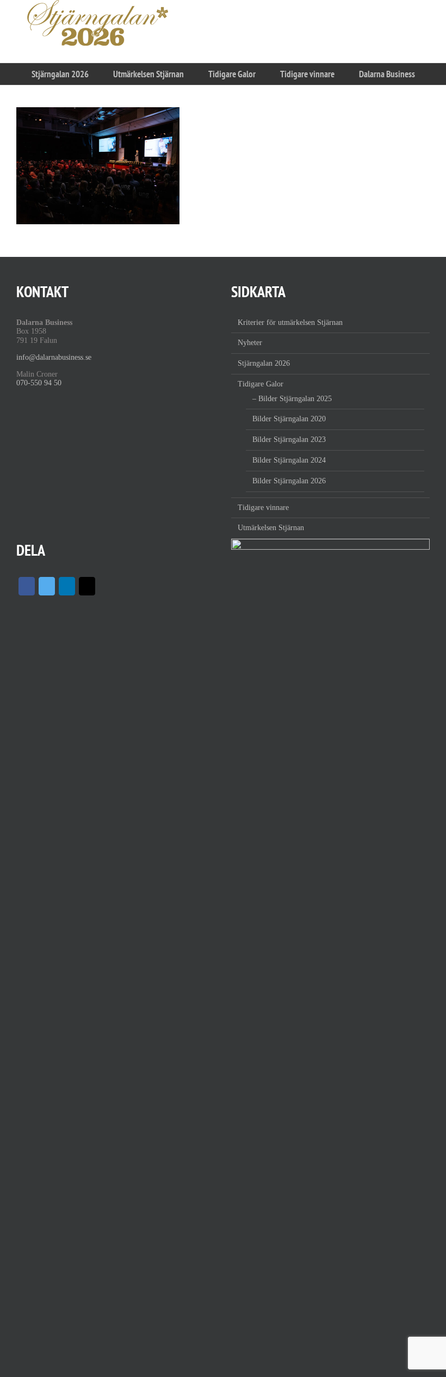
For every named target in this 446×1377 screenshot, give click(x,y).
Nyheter (250, 343)
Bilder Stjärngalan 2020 (289, 419)
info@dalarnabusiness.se (53, 357)
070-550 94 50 (38, 383)
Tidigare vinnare (263, 507)
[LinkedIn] (67, 586)
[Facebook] (26, 586)
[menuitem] (60, 74)
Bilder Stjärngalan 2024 (289, 460)
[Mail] (87, 586)
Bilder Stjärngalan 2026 (289, 481)
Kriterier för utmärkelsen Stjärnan (290, 322)
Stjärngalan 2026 (264, 363)
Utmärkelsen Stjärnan (271, 528)
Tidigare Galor (260, 384)
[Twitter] (47, 586)
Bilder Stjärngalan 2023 (289, 439)
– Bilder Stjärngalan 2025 (292, 399)
